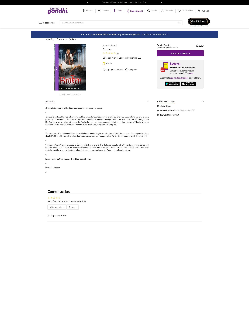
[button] (70, 67)
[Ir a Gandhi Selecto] (199, 27)
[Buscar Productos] (179, 23)
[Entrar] (169, 10)
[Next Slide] (161, 2)
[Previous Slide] (87, 2)
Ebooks (60, 39)
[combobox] (121, 22)
